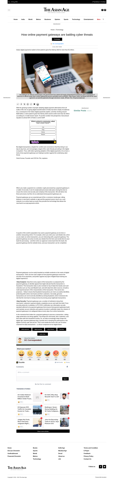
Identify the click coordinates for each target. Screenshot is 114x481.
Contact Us (87, 459)
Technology (76, 19)
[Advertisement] (43, 173)
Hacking (61, 329)
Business (48, 19)
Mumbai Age (62, 450)
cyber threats (50, 329)
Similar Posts (80, 110)
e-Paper (94, 1)
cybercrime (43, 334)
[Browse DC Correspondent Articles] (20, 340)
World (30, 19)
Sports (66, 19)
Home (16, 19)
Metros (38, 19)
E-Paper (86, 450)
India (23, 19)
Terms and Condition (91, 448)
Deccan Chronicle (14, 450)
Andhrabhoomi (13, 453)
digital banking (38, 329)
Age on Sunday (101, 1)
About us (61, 456)
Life (59, 459)
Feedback (87, 453)
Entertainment (88, 19)
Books (35, 448)
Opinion (57, 19)
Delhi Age (61, 448)
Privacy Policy (88, 456)
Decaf (60, 453)
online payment (25, 329)
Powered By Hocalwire (100, 477)
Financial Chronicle (14, 456)
